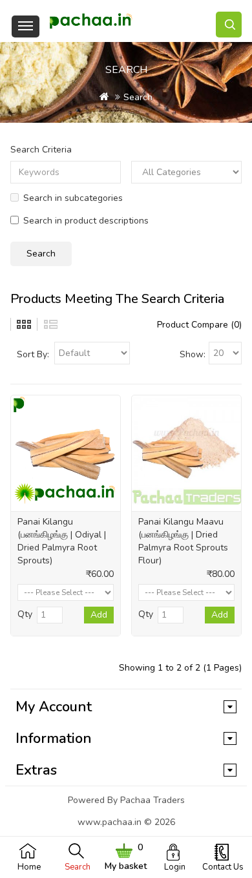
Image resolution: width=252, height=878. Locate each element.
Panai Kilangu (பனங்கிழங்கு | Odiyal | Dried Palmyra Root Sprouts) (61, 541)
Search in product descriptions (86, 220)
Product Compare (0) (199, 325)
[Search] (229, 24)
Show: (192, 354)
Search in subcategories (73, 198)
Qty (24, 614)
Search (77, 867)
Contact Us (223, 867)
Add (98, 615)
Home (29, 867)
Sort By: (33, 354)
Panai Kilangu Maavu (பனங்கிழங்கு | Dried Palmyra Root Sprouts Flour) (183, 541)
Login (174, 867)
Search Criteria (41, 149)
